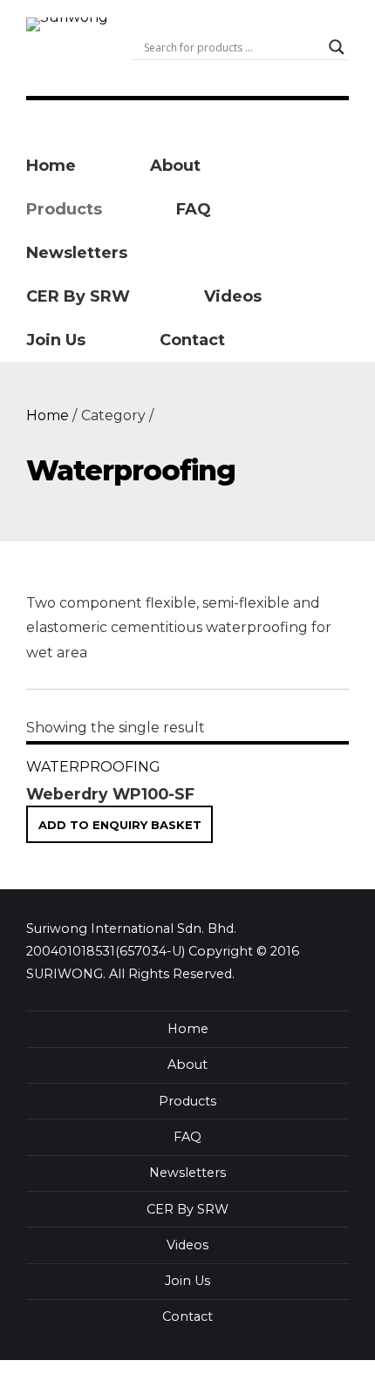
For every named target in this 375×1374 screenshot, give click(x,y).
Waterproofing (93, 766)
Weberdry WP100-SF (110, 794)
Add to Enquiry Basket (119, 824)
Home (47, 415)
